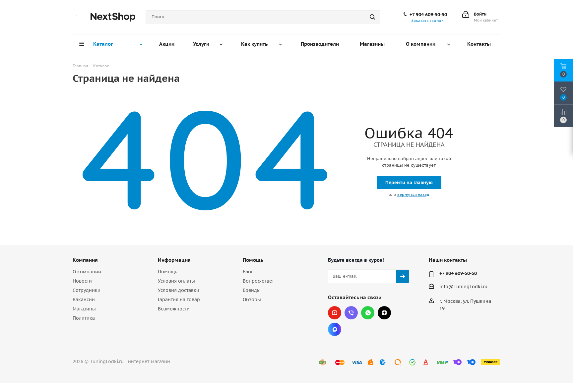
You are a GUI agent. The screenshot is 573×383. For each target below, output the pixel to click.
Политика (84, 318)
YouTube (334, 312)
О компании (87, 272)
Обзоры (252, 299)
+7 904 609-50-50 (428, 15)
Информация (174, 260)
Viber (351, 312)
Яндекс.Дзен (384, 312)
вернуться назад (413, 194)
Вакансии (84, 299)
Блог (248, 272)
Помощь (167, 272)
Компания (85, 260)
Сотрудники (86, 290)
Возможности (174, 309)
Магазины (84, 309)
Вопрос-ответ (258, 281)
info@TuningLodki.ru (463, 287)
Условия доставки (178, 290)
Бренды (252, 290)
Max (334, 329)
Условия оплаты (176, 281)
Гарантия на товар (179, 299)
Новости (82, 281)
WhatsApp (367, 312)
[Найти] (372, 17)
